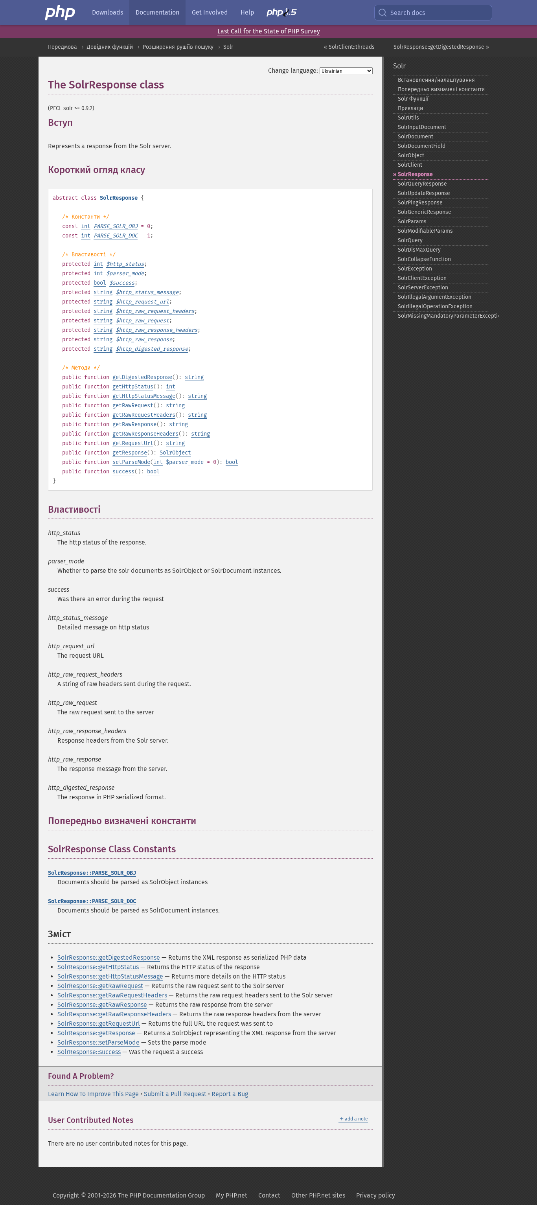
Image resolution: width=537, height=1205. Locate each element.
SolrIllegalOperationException (435, 306)
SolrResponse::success (89, 1052)
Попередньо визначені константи (441, 89)
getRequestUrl (132, 443)
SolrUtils (408, 117)
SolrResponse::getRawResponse (102, 1004)
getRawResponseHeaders (145, 433)
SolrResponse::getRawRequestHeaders (112, 995)
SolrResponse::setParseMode (98, 1042)
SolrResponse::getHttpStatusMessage (110, 976)
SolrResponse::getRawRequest (100, 986)
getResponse (129, 452)
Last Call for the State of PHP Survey (268, 31)
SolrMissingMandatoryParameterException (443, 316)
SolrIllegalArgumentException (434, 297)
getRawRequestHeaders (143, 415)
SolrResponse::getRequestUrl (98, 1023)
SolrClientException (422, 278)
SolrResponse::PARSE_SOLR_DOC (92, 901)
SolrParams (412, 221)
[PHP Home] (60, 12)
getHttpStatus (132, 386)
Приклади (410, 108)
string (103, 292)
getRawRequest (132, 405)
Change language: (293, 70)
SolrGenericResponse (424, 212)
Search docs (407, 13)
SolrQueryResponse (422, 183)
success (123, 471)
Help (247, 12)
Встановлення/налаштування (436, 80)
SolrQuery (410, 240)
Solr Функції (413, 99)
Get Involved (210, 12)
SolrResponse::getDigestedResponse (108, 957)
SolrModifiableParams (425, 231)
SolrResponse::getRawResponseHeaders (114, 1014)
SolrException (415, 268)
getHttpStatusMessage (143, 396)
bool (100, 283)
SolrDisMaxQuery (419, 250)
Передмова (62, 47)
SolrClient (410, 165)
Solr (228, 47)
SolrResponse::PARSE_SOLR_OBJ (92, 873)
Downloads (107, 12)
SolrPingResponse (420, 202)
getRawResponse (134, 424)
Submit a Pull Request (175, 1094)
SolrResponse (415, 174)
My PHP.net (231, 1195)
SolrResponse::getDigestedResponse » (441, 47)
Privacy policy (375, 1195)
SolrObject (175, 452)
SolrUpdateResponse (424, 193)
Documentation (157, 12)
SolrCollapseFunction (424, 259)
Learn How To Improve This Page (93, 1094)
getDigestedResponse (142, 377)
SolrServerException (423, 287)
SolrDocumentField (421, 146)
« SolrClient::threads (349, 47)
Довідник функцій (110, 47)
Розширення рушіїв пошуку (178, 47)
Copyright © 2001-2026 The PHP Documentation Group (129, 1195)
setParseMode (131, 462)
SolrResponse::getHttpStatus (98, 967)
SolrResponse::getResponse (96, 1033)
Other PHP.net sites (318, 1195)
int (85, 226)
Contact (269, 1195)
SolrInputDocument (422, 127)
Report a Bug (229, 1094)
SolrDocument (415, 136)
